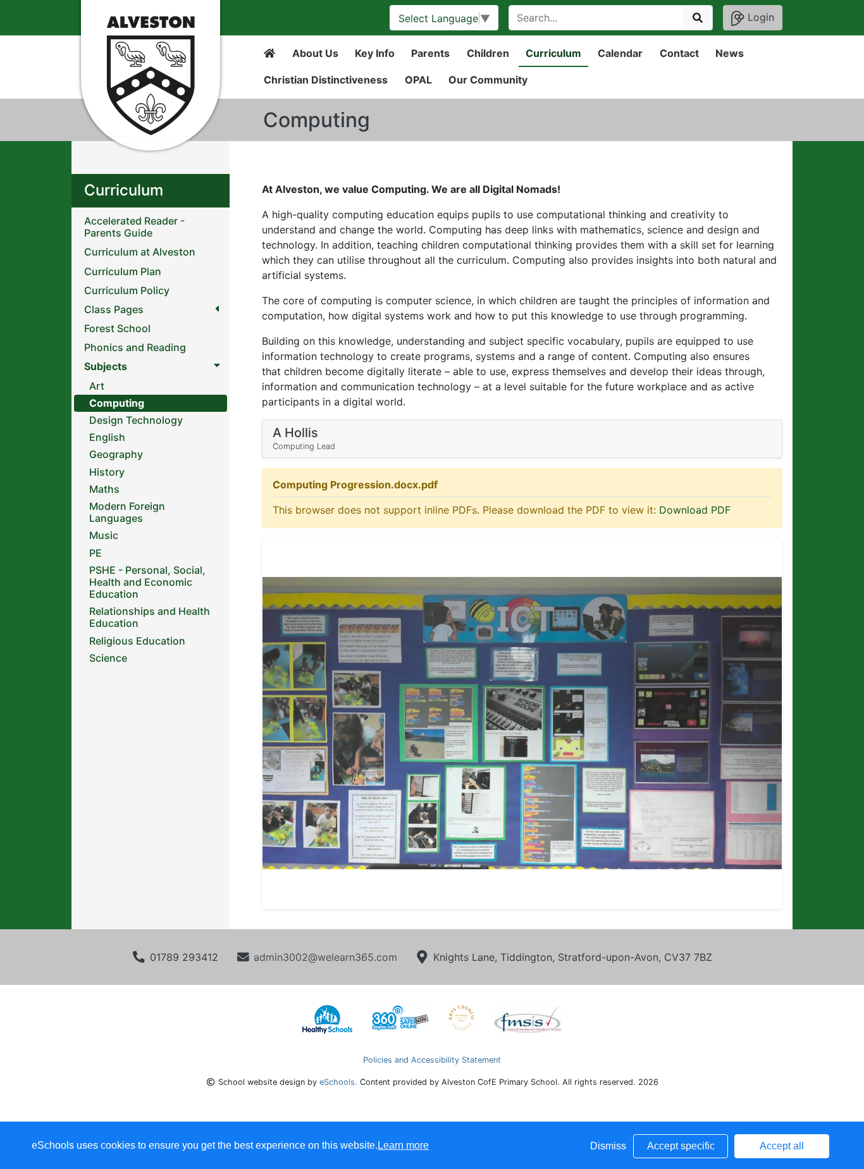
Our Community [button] (488, 79)
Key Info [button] (375, 53)
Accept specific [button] (681, 1146)
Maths (104, 489)
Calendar (620, 53)
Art (96, 386)
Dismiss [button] (608, 1146)
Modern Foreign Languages (127, 512)
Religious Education (137, 640)
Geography (116, 454)
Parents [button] (430, 53)
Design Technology (136, 420)
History (107, 472)
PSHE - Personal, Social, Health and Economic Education (147, 582)
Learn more (403, 1145)
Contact (679, 53)
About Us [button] (315, 53)
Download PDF (695, 510)
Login (759, 17)
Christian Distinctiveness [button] (326, 79)
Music (103, 535)
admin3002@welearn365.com (325, 957)
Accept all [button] (782, 1146)
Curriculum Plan (122, 272)
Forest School (117, 329)
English (107, 437)
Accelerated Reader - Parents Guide (134, 227)
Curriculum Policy (127, 291)
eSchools (337, 1082)
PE (95, 553)
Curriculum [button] (553, 53)
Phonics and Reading (135, 348)
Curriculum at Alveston (139, 252)
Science (108, 658)
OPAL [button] (418, 79)
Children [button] (488, 53)
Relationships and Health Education (149, 617)
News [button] (729, 53)
